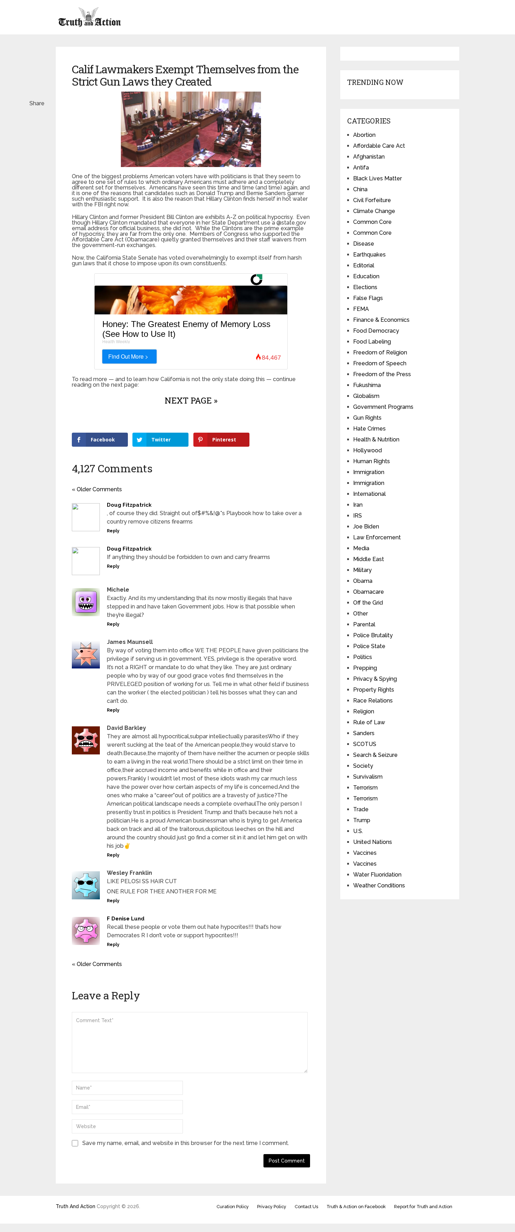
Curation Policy (233, 1206)
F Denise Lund (125, 918)
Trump (361, 820)
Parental (364, 624)
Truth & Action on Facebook (356, 1206)
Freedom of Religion (380, 352)
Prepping (365, 668)
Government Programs (383, 407)
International (369, 494)
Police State (369, 646)
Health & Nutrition (376, 439)
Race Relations (373, 700)
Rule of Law (369, 722)
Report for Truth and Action (423, 1206)
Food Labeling (372, 341)
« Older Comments (97, 489)
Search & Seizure (375, 755)
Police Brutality (373, 635)
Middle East (368, 559)
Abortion (364, 135)
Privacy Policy (271, 1206)
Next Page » (191, 400)
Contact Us (306, 1206)
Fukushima (367, 385)
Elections (365, 287)
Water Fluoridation (377, 874)
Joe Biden (366, 526)
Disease (363, 243)
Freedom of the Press (382, 374)
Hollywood (367, 450)
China (360, 189)
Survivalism (368, 776)
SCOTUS (364, 744)
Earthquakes (369, 254)
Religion (363, 711)
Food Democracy (376, 330)
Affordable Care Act (379, 145)
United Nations (372, 842)
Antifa (361, 167)
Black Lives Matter (377, 178)
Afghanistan (369, 156)
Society (363, 765)
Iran (358, 504)
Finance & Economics (381, 320)
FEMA (361, 309)
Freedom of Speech (379, 363)
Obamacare (368, 591)
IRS (357, 515)
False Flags (368, 298)
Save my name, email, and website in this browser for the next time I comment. (185, 1143)
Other (360, 613)
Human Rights (371, 461)
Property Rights (373, 689)
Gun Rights (367, 417)
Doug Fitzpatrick (129, 505)
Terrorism (365, 787)
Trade (361, 809)
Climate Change (374, 211)
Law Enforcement (377, 537)
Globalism (366, 396)
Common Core (372, 222)
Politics (362, 657)
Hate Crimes (369, 428)
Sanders (364, 733)
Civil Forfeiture (372, 200)
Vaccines (365, 853)
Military (362, 570)
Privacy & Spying (375, 678)
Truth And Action (75, 1206)
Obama (362, 581)
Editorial (363, 265)
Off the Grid (368, 602)
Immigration (368, 472)
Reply (113, 530)
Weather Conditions (379, 885)
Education (366, 276)
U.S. (358, 831)
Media (361, 548)
